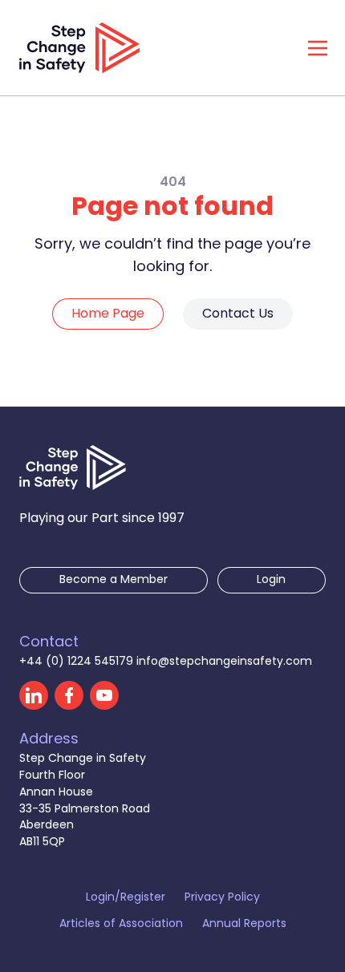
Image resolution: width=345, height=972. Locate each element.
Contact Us (238, 314)
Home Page (107, 314)
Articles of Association (121, 925)
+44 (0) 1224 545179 (77, 662)
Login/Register (125, 898)
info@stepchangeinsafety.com (224, 662)
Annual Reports (244, 925)
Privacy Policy (222, 898)
